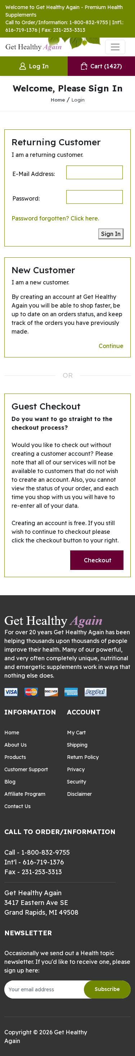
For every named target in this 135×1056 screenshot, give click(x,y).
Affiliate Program (24, 794)
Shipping (77, 745)
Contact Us (17, 806)
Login (78, 99)
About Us (15, 745)
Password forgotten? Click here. (55, 218)
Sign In (111, 233)
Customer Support (26, 769)
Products (15, 757)
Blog (9, 781)
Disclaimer (79, 794)
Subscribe (107, 989)
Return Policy (83, 757)
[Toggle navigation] (115, 47)
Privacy (76, 769)
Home (58, 99)
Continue (111, 345)
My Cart (76, 732)
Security (76, 781)
